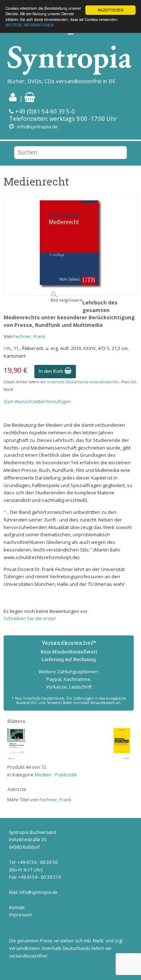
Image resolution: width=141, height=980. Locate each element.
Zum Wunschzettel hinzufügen (37, 401)
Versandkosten (24, 948)
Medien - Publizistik (56, 774)
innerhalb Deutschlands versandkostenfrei (83, 381)
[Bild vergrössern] (70, 285)
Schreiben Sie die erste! (30, 618)
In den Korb (51, 371)
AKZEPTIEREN (110, 10)
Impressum (20, 915)
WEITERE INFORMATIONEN (29, 24)
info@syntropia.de (37, 126)
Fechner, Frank (29, 336)
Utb (7, 348)
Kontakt (17, 907)
